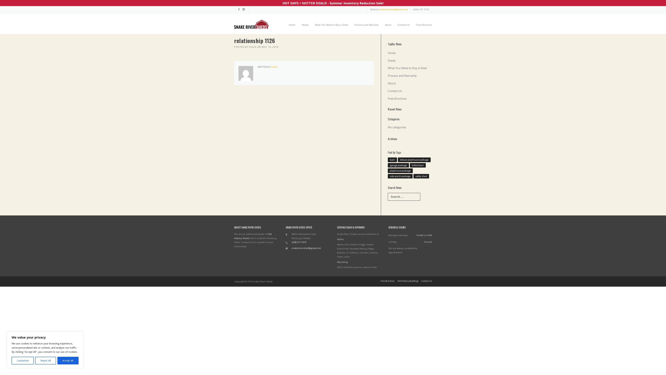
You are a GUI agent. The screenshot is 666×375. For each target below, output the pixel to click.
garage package (398, 165)
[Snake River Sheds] (251, 24)
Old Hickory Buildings (408, 281)
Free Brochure (424, 24)
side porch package (400, 176)
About (388, 24)
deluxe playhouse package (414, 159)
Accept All (67, 360)
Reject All (45, 360)
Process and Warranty (366, 24)
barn (392, 159)
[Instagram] (244, 9)
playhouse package (400, 170)
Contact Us (404, 24)
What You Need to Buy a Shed (331, 24)
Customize (23, 360)
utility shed (421, 176)
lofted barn (418, 165)
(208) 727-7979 (421, 9)
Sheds (305, 24)
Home (292, 24)
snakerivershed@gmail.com (306, 248)
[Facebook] (239, 9)
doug (253, 46)
